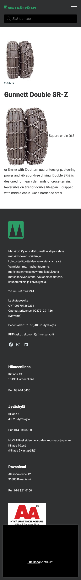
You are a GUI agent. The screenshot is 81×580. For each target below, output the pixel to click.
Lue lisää (33, 562)
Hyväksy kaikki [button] (56, 568)
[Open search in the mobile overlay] (40, 18)
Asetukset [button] (46, 562)
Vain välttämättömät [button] (29, 568)
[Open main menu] (74, 7)
